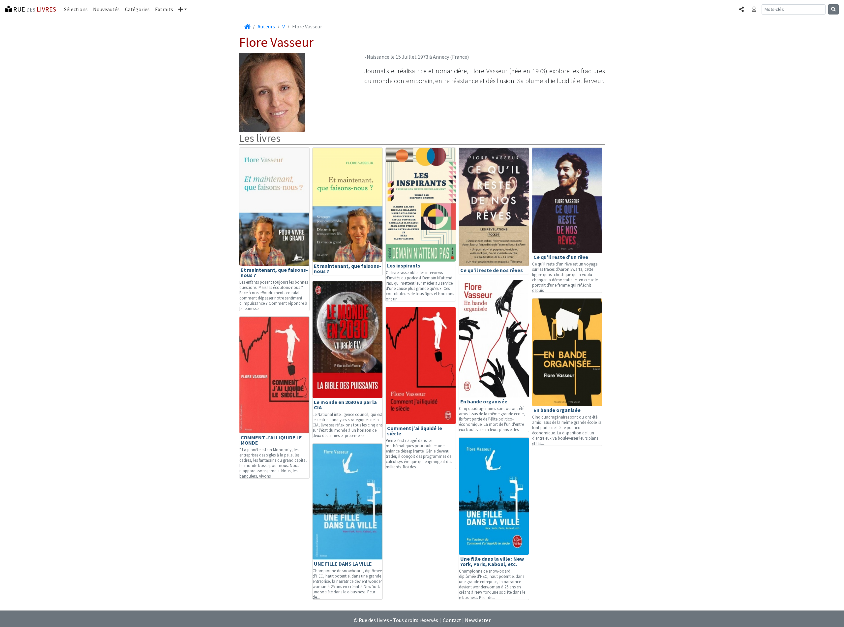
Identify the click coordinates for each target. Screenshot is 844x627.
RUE (34, 9)
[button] (183, 9)
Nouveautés (106, 9)
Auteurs (266, 26)
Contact (452, 620)
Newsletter (478, 620)
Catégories (137, 9)
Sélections (76, 9)
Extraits (164, 9)
